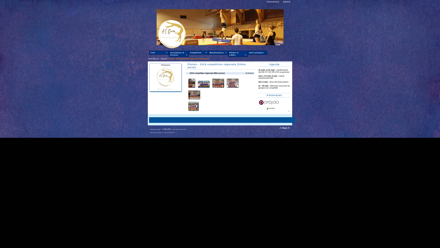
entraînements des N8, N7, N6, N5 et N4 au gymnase (273, 71)
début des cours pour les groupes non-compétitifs (274, 87)
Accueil (164, 59)
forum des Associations (279, 82)
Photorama (165, 65)
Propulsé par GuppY (155, 129)
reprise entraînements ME (271, 77)
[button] (158, 89)
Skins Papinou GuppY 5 (156, 132)
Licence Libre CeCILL (169, 132)
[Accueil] (220, 48)
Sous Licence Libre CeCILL (179, 129)
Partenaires (274, 95)
